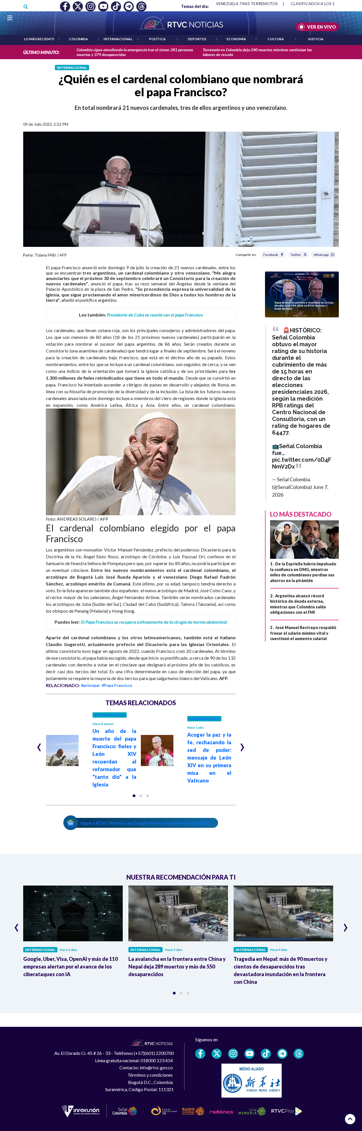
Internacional (118, 39)
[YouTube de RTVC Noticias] (249, 1054)
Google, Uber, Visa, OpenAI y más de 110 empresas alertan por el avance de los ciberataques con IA (70, 966)
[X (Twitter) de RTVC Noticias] (217, 1054)
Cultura (276, 39)
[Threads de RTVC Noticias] (299, 1054)
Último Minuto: (41, 52)
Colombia (78, 39)
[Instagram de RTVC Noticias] (233, 1054)
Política (157, 39)
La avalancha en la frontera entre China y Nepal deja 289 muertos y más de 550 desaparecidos (177, 966)
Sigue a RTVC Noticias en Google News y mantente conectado (145, 823)
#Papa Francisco (117, 685)
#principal (90, 685)
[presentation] (39, 745)
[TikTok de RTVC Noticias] (266, 1054)
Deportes (197, 39)
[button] (134, 796)
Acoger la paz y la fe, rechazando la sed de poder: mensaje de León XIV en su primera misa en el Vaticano (209, 758)
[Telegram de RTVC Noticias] (282, 1054)
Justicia (316, 39)
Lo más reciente (39, 39)
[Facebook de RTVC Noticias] (200, 1054)
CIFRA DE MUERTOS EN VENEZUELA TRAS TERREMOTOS (223, 3)
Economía (236, 39)
